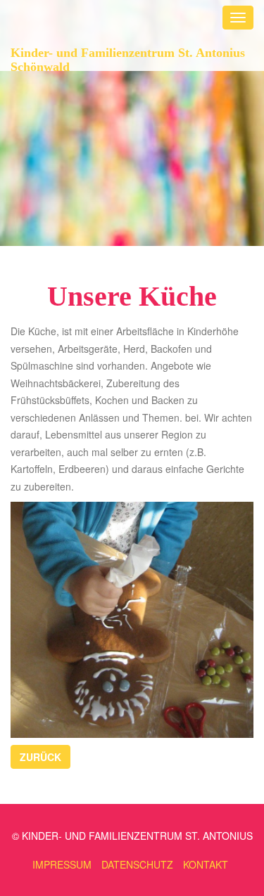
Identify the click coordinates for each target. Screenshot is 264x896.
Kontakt (205, 864)
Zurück (40, 757)
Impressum (62, 864)
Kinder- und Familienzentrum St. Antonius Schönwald (128, 58)
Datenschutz (137, 864)
